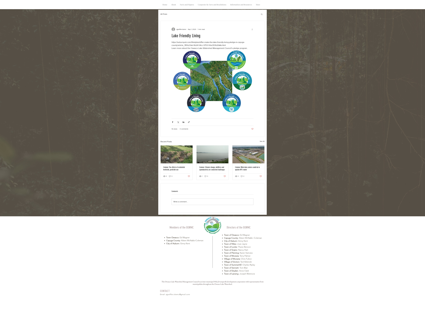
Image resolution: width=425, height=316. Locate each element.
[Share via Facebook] (173, 122)
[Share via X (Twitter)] (178, 122)
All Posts (163, 14)
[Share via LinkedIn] (183, 122)
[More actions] (252, 29)
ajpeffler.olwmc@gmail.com (178, 294)
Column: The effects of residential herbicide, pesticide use (174, 168)
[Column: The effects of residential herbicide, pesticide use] (177, 154)
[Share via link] (189, 122)
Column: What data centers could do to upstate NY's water (247, 168)
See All (262, 141)
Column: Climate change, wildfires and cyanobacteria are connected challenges (212, 168)
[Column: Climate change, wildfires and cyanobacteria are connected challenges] (213, 154)
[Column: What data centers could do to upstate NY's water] (248, 154)
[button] (262, 14)
